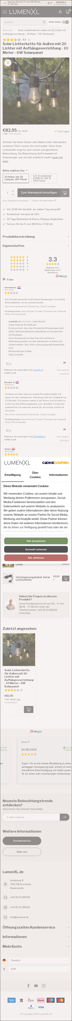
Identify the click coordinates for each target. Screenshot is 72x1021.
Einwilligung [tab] (13, 474)
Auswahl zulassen (36, 549)
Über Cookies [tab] (35, 475)
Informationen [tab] (58, 474)
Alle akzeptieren (36, 541)
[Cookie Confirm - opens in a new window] (55, 463)
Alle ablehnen (36, 557)
